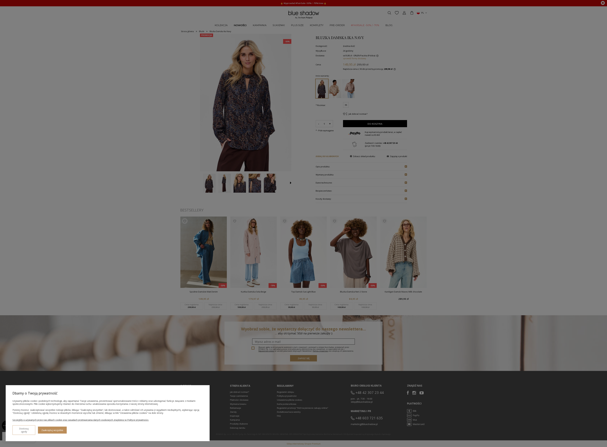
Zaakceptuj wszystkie (52, 430)
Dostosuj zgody (24, 430)
